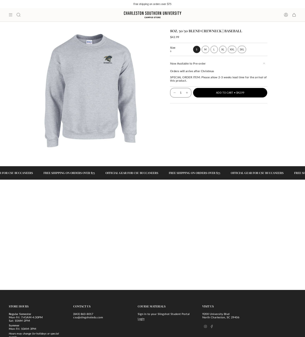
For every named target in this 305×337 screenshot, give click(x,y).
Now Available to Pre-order (188, 63)
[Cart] (294, 15)
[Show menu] (10, 15)
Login (141, 318)
